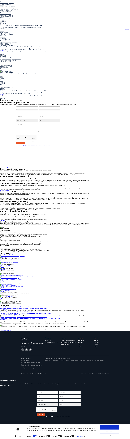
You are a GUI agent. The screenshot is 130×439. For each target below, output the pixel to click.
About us (96, 340)
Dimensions (54, 360)
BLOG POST (3, 319)
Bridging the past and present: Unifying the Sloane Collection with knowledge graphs (23, 308)
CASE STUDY (3, 309)
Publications (80, 342)
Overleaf (82, 360)
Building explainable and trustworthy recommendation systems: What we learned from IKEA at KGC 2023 (30, 318)
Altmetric (47, 360)
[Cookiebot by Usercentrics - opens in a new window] (18, 436)
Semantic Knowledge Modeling (68, 340)
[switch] (48, 436)
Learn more (2, 220)
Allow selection (109, 431)
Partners (96, 344)
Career (95, 346)
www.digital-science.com (26, 368)
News (79, 344)
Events (79, 346)
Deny (109, 435)
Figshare (61, 360)
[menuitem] (2, 1)
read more (2, 53)
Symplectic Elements (98, 360)
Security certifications (104, 373)
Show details (80, 436)
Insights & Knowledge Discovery (68, 342)
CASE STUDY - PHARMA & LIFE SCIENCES (10, 314)
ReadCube (89, 360)
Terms (93, 373)
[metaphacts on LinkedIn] (22, 349)
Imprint (97, 373)
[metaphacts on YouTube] (26, 349)
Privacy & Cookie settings (86, 373)
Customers (96, 342)
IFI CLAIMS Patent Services (72, 360)
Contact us (96, 348)
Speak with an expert (4, 167)
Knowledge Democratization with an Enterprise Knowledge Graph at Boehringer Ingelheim (25, 313)
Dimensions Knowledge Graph (51, 342)
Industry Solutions (65, 344)
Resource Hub (81, 340)
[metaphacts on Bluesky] (30, 349)
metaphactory (48, 340)
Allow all (109, 427)
